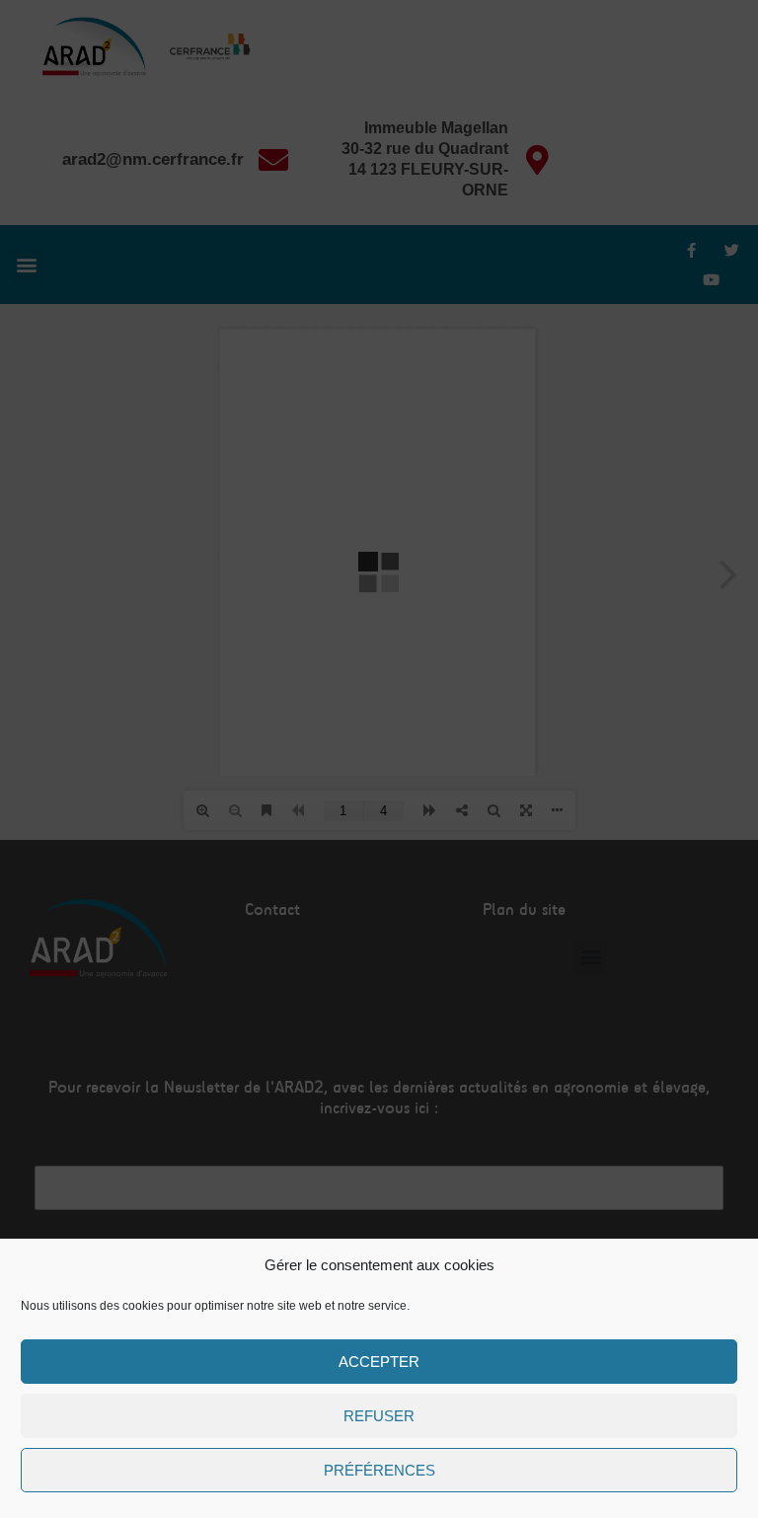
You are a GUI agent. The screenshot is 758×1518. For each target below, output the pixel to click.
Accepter (379, 1361)
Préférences (379, 1470)
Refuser (379, 1415)
